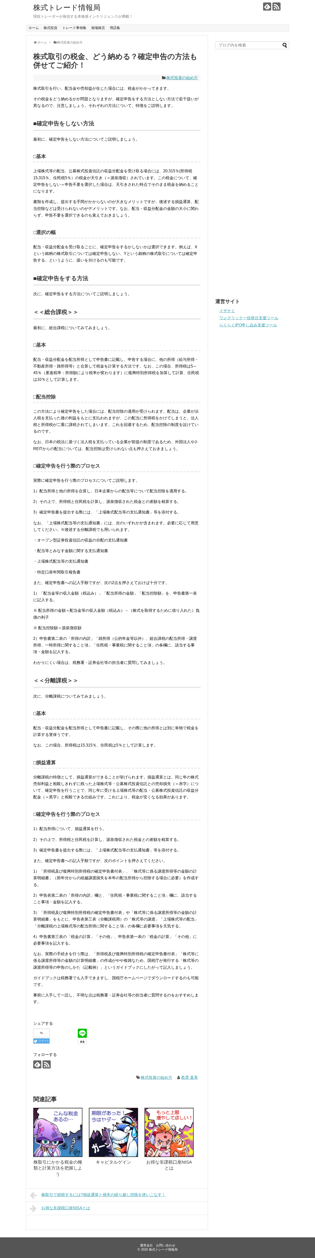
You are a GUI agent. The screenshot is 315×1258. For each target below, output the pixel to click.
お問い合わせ (165, 1245)
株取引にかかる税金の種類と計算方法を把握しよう (57, 1168)
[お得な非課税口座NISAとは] (169, 1132)
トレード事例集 (74, 28)
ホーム (34, 28)
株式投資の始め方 (182, 78)
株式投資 (50, 28)
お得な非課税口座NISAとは (65, 1208)
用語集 (115, 28)
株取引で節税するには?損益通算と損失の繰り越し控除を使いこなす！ (103, 1195)
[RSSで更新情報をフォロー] (276, 6)
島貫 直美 (189, 1077)
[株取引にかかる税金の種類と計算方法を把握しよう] (57, 1132)
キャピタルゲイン (113, 1162)
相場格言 (98, 28)
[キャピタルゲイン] (113, 1132)
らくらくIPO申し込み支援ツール (248, 325)
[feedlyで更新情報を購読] (267, 6)
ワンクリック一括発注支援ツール (248, 318)
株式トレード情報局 (66, 7)
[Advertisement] (252, 96)
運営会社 (146, 1245)
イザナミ (227, 311)
